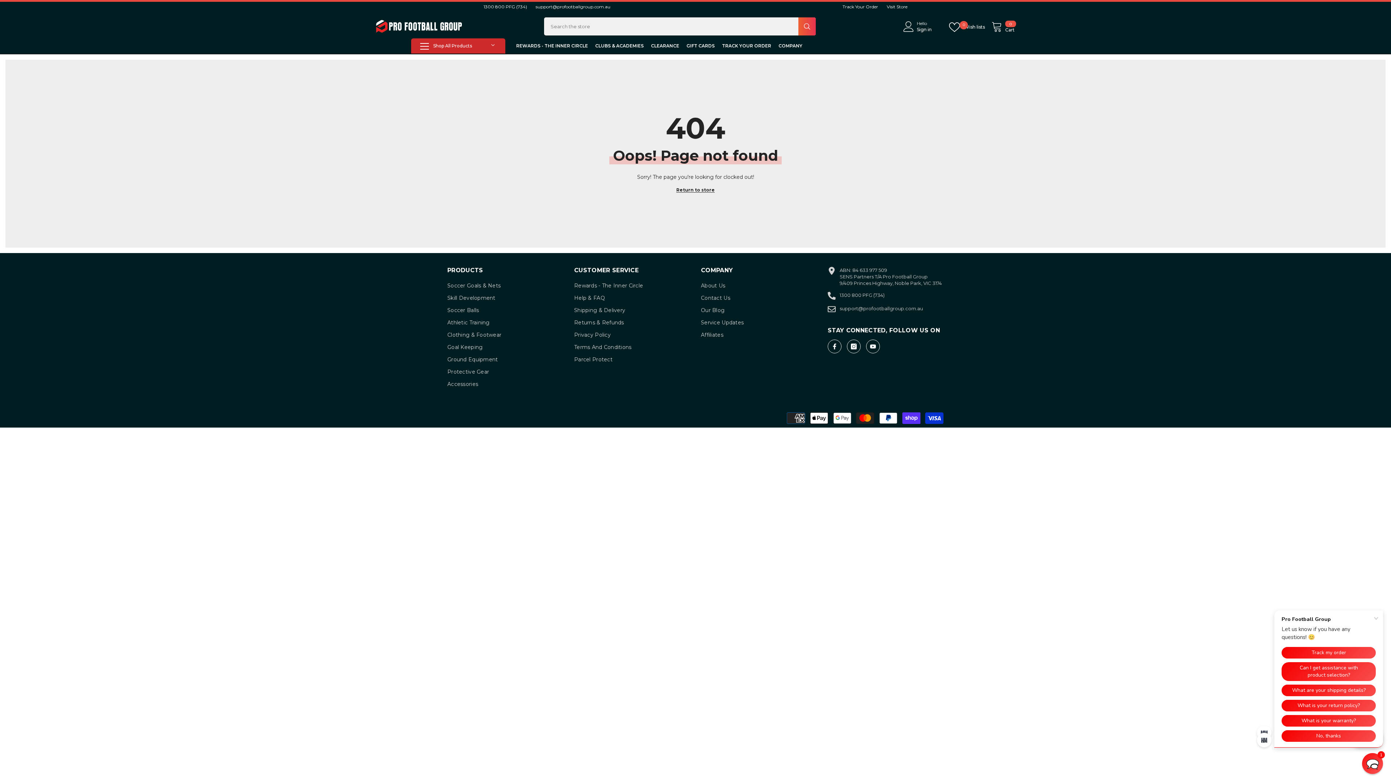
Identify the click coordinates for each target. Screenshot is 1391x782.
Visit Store (897, 6)
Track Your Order (860, 6)
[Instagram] (854, 346)
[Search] (680, 26)
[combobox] (671, 26)
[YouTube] (873, 346)
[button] (1372, 763)
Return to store (695, 190)
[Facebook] (834, 346)
